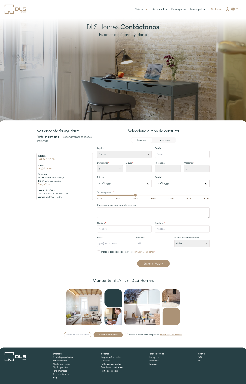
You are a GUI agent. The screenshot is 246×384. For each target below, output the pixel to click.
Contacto (216, 9)
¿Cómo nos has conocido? (187, 237)
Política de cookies (109, 371)
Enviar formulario (153, 263)
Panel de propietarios (63, 357)
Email (100, 237)
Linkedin (153, 364)
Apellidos (160, 223)
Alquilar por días (60, 367)
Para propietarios (198, 9)
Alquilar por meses (61, 364)
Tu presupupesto (105, 192)
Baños (129, 163)
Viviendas (139, 9)
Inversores (165, 140)
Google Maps (44, 184)
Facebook (154, 360)
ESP (199, 360)
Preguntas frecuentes (111, 357)
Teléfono (140, 237)
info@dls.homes (45, 168)
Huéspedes (160, 163)
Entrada (101, 177)
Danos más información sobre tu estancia (116, 205)
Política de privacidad (111, 364)
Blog (55, 377)
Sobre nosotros (159, 9)
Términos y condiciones (112, 367)
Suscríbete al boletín (108, 334)
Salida (158, 177)
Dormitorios (103, 163)
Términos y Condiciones (143, 252)
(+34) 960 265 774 (46, 159)
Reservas (141, 140)
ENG (200, 357)
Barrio (158, 148)
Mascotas (189, 163)
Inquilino (101, 148)
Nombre (101, 223)
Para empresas (178, 9)
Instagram (154, 357)
